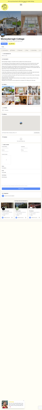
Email (3, 170)
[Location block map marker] (21, 123)
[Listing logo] (3, 35)
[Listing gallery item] (8, 90)
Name (3, 166)
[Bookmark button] (12, 217)
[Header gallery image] (10, 23)
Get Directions (36, 132)
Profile (3, 46)
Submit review (21, 188)
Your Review (4, 175)
